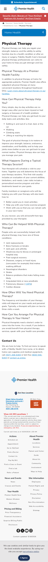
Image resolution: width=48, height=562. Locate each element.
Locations (36, 443)
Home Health (18, 23)
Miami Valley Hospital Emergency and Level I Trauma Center (14, 401)
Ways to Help (36, 472)
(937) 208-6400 (13, 355)
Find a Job (13, 468)
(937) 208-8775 (12, 409)
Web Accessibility (36, 506)
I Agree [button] (24, 558)
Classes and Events (13, 486)
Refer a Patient (13, 473)
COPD (28, 284)
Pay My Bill (13, 460)
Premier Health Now (13, 495)
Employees (36, 482)
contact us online (18, 358)
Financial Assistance (13, 516)
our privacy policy (31, 551)
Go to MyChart (13, 448)
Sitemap (36, 510)
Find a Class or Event (13, 464)
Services (9, 23)
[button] (5, 8)
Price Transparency (13, 512)
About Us (36, 459)
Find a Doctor (13, 452)
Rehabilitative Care (10, 26)
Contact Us (13, 456)
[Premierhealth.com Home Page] (3, 23)
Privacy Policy (36, 494)
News (13, 482)
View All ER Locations (15, 414)
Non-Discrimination (36, 502)
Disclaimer (36, 498)
